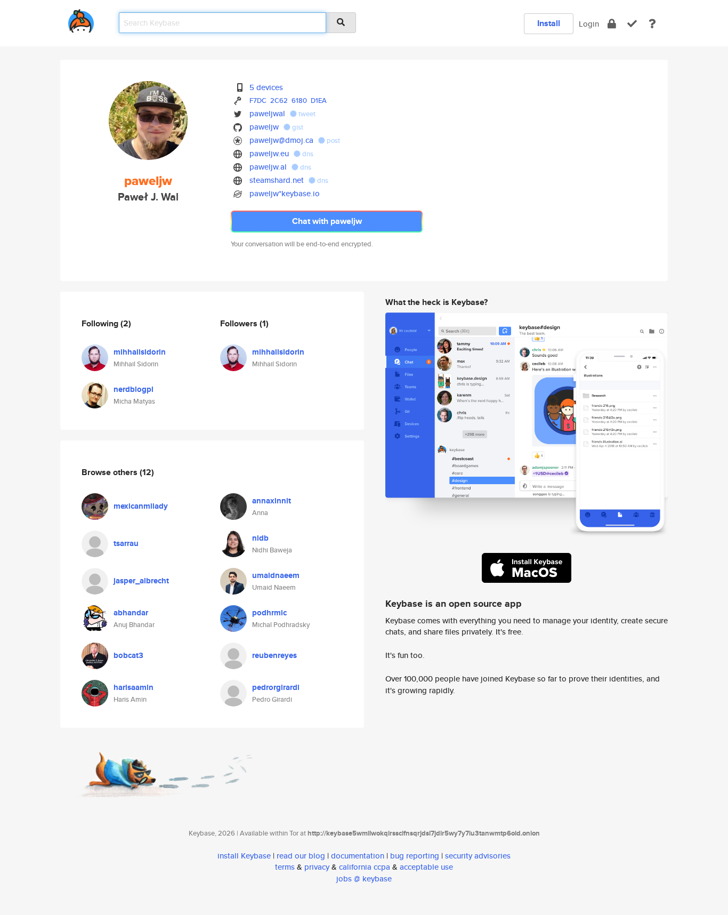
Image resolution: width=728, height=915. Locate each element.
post (332, 140)
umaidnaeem (276, 575)
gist (296, 127)
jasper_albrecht (141, 581)
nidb (260, 538)
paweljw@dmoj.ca (281, 140)
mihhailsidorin (140, 352)
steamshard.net (276, 180)
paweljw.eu (269, 153)
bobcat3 (128, 655)
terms (285, 866)
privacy (316, 866)
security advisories (478, 855)
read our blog (301, 855)
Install (548, 23)
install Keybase (244, 855)
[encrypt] (612, 23)
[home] (81, 19)
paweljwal (267, 113)
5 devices (266, 87)
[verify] (632, 23)
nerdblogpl (133, 389)
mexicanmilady (141, 506)
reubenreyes (274, 655)
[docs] (652, 23)
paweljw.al (268, 166)
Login (589, 23)
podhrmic (269, 613)
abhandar (131, 613)
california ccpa (364, 866)
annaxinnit (271, 501)
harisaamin (133, 687)
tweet (306, 114)
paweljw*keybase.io (284, 193)
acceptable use (426, 866)
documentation (357, 855)
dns (307, 154)
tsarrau (126, 543)
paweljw (264, 126)
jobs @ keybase (364, 878)
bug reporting (414, 855)
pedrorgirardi (276, 687)
